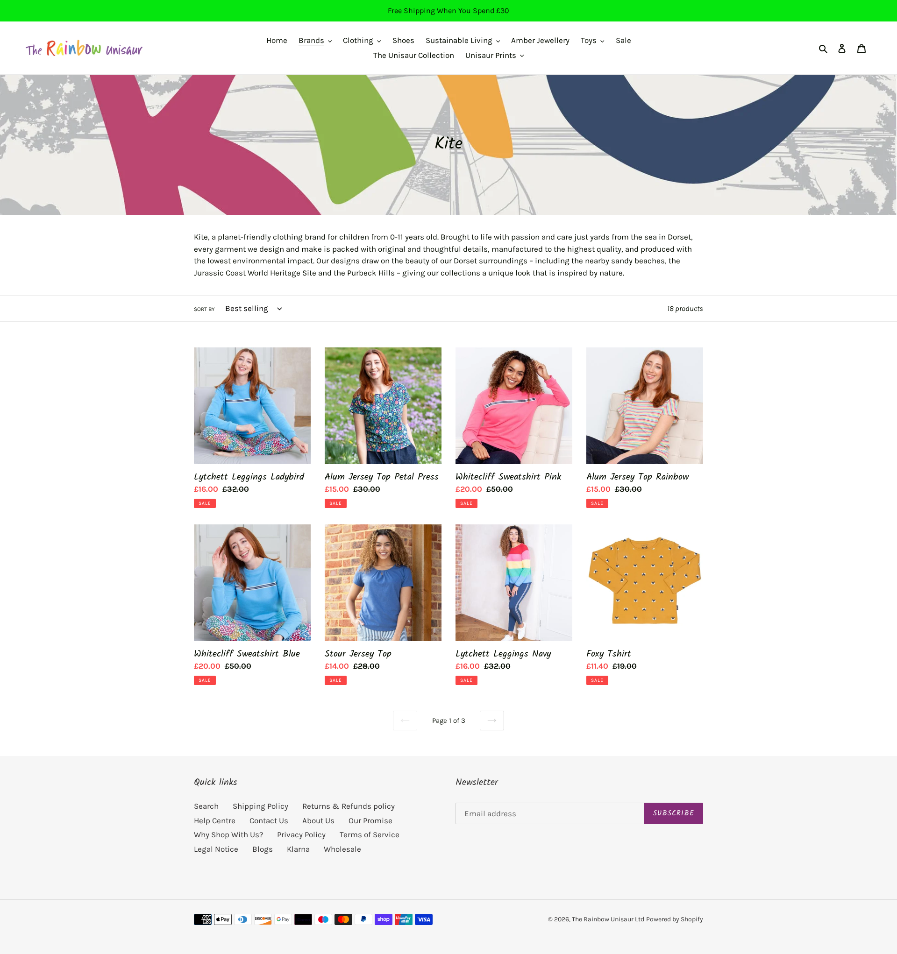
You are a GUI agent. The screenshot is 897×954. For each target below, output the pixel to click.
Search (206, 806)
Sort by (204, 309)
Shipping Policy (260, 806)
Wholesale (342, 849)
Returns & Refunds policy (348, 806)
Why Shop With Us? (228, 834)
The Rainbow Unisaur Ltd (608, 919)
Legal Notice (216, 849)
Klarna (298, 849)
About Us (318, 820)
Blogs (262, 849)
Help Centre (214, 820)
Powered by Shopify (674, 919)
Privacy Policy (301, 834)
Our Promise (370, 820)
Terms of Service (369, 834)
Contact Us (268, 820)
